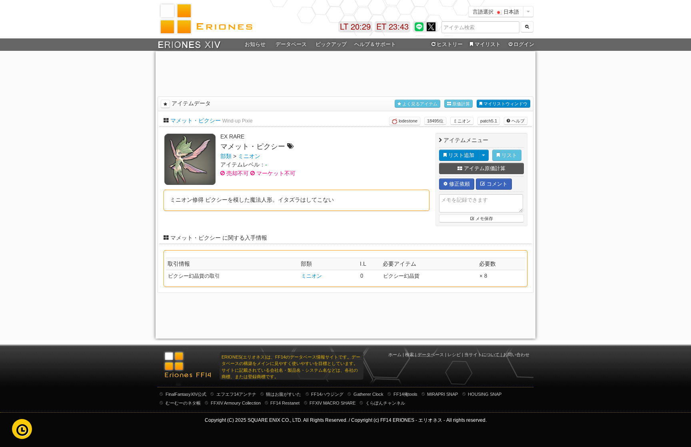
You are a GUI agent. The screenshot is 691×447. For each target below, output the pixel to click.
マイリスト (488, 44)
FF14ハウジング (327, 394)
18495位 (435, 120)
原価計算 (460, 103)
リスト (508, 155)
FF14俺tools (405, 394)
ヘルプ (517, 120)
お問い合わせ (516, 354)
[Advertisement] (345, 72)
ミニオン (462, 120)
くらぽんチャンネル (385, 403)
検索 (409, 354)
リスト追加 (460, 155)
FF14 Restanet (285, 403)
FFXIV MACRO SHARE (332, 403)
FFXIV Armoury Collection (236, 403)
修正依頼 (458, 184)
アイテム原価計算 (483, 168)
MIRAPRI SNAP (442, 394)
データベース (430, 354)
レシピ (454, 354)
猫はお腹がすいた (283, 394)
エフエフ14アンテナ (236, 394)
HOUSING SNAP (484, 394)
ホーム (394, 354)
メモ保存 (483, 218)
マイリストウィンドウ (504, 103)
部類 (226, 156)
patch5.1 (488, 120)
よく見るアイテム (419, 103)
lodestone (407, 120)
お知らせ (255, 44)
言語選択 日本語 (496, 11)
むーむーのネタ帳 (183, 403)
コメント (496, 184)
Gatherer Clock (368, 394)
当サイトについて (481, 354)
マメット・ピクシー (195, 120)
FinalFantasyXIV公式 (186, 394)
